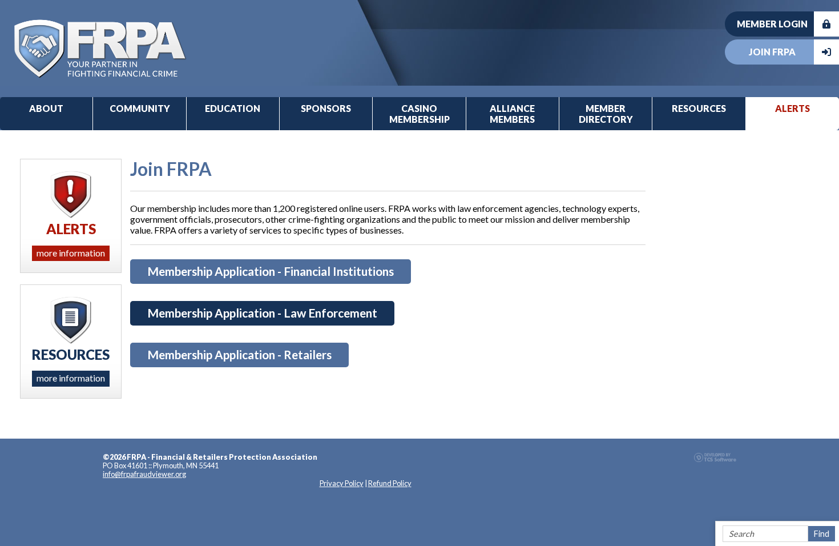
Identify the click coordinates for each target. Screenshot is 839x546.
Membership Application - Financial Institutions (270, 271)
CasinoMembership (419, 114)
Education (232, 108)
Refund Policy (390, 483)
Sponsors (326, 108)
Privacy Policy (342, 483)
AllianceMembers (512, 114)
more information (71, 252)
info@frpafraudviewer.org (144, 474)
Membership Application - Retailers (239, 354)
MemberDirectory (606, 114)
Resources (699, 108)
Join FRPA (772, 51)
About (46, 108)
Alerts (792, 108)
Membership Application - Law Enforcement (262, 313)
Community (140, 108)
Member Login (772, 23)
